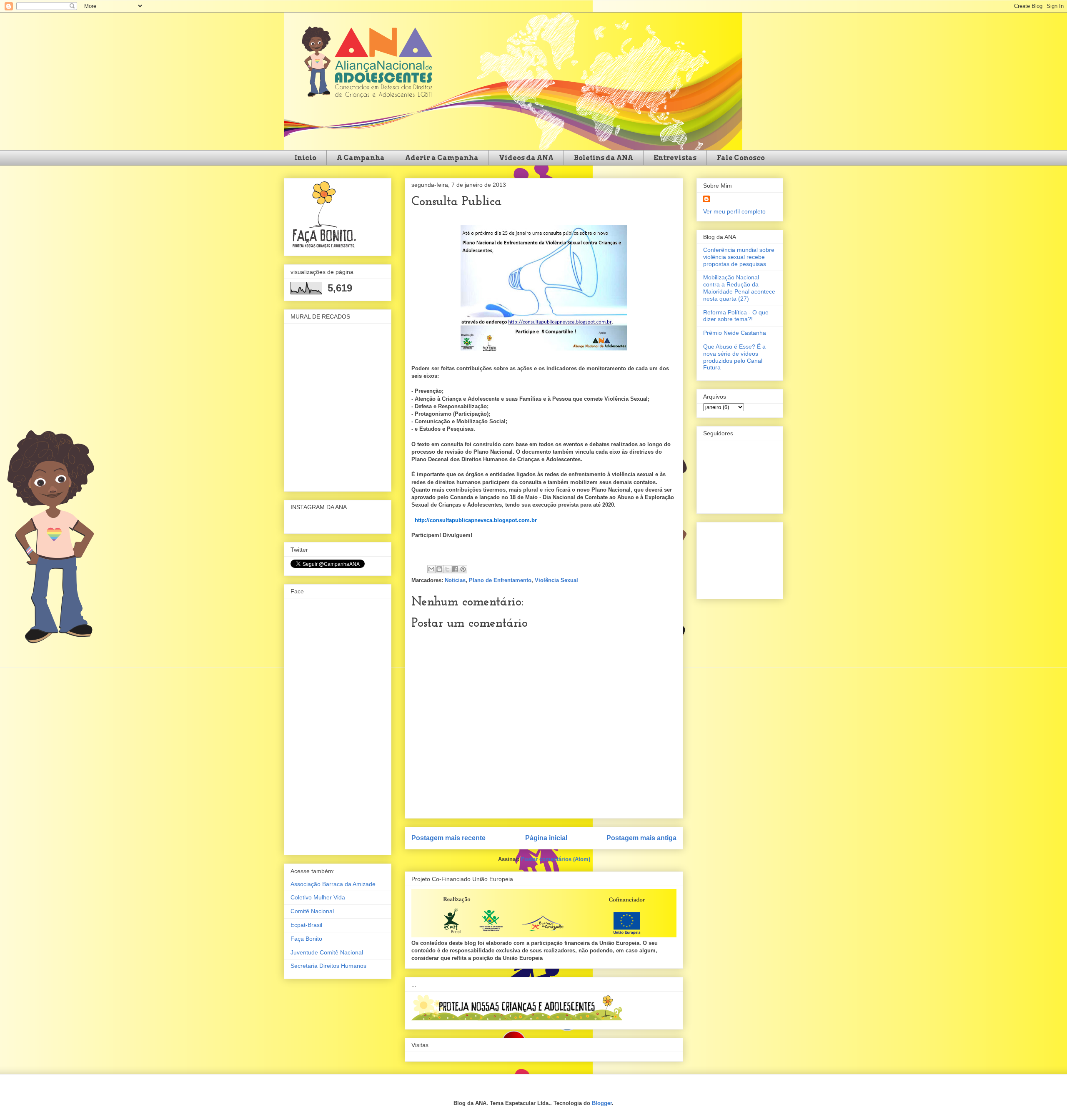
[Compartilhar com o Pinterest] (463, 569)
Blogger (602, 1103)
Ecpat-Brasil (306, 925)
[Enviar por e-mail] (431, 569)
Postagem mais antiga (641, 837)
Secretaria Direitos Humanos (328, 965)
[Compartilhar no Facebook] (455, 569)
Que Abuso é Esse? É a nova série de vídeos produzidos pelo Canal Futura (734, 357)
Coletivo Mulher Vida (318, 897)
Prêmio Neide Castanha (734, 332)
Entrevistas (675, 158)
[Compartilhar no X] (447, 569)
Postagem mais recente (448, 837)
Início (305, 158)
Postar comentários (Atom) (555, 859)
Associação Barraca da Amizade (333, 884)
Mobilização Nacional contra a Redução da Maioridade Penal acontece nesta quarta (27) (739, 287)
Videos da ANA (526, 158)
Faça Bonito (306, 938)
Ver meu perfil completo (734, 211)
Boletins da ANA (603, 158)
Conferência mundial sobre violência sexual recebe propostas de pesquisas (738, 256)
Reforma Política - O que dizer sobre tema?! (736, 316)
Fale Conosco (741, 158)
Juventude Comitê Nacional (327, 952)
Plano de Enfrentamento (500, 580)
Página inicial (546, 837)
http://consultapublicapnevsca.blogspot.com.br (476, 520)
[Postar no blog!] (439, 569)
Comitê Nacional (312, 911)
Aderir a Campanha (441, 158)
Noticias (455, 580)
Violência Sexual (556, 580)
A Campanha (361, 158)
